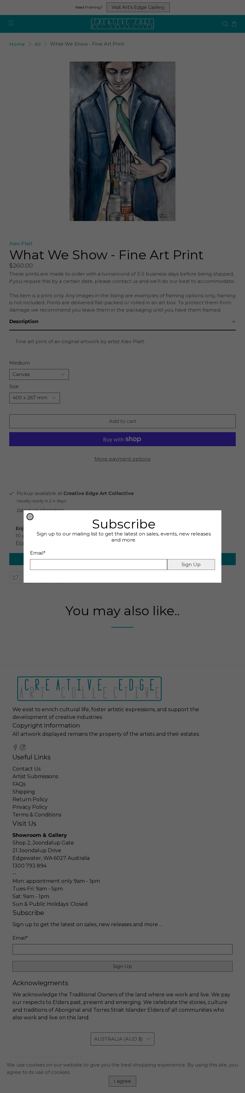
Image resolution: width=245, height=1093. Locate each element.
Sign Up (191, 564)
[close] (30, 516)
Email (38, 553)
